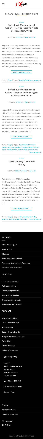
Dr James (33, 171)
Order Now (6, 341)
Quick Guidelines (9, 286)
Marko (32, 37)
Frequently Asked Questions (13, 336)
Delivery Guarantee (10, 350)
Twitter (8, 425)
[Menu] (3, 4)
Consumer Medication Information (16, 263)
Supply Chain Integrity (11, 332)
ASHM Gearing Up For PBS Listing (21, 163)
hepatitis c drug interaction (10, 219)
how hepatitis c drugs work (20, 147)
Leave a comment (35, 80)
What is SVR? (7, 249)
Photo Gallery (7, 327)
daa (24, 217)
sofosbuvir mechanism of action (17, 150)
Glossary (5, 254)
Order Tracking (8, 345)
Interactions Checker (10, 295)
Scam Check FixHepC (11, 323)
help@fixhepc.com (14, 386)
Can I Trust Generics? (10, 281)
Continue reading (21, 72)
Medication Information (12, 304)
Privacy (5, 405)
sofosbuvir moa (33, 150)
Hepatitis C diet (24, 80)
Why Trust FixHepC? (10, 318)
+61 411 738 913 (14, 381)
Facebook (9, 421)
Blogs (21, 22)
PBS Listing (23, 219)
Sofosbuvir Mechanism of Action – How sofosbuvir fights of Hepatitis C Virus (21, 28)
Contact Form (9, 392)
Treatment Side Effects (11, 300)
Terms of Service (8, 409)
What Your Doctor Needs (12, 258)
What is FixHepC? (9, 245)
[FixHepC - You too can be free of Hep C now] (21, 4)
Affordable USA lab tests (12, 267)
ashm (20, 217)
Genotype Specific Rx (10, 290)
